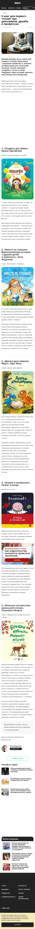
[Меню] (32, 3)
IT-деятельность (8, 897)
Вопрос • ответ (15, 8)
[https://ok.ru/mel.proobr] (31, 878)
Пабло (21, 893)
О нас (3, 885)
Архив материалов (23, 897)
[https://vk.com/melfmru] (15, 878)
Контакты (22, 885)
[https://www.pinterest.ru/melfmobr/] (26, 878)
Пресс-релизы (24, 889)
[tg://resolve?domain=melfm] (3, 878)
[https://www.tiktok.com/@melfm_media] (20, 878)
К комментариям (17, 758)
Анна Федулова (15, 746)
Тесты (3, 8)
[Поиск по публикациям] (3, 3)
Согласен (17, 924)
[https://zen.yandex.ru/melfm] (9, 878)
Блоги (26, 8)
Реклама (5, 889)
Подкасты (5, 893)
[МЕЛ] (17, 3)
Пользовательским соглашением (11, 917)
